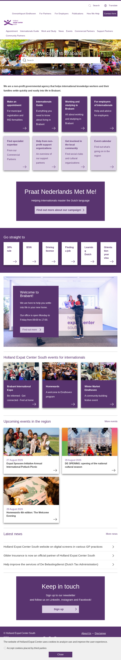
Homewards (52, 386)
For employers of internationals (103, 103)
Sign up (59, 609)
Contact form (110, 13)
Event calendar (102, 141)
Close (60, 654)
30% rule (9, 249)
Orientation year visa (108, 252)
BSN (29, 247)
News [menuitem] (61, 31)
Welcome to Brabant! (60, 53)
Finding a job (69, 249)
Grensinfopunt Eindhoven (24, 13)
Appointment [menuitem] (12, 31)
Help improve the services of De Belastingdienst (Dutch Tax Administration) (51, 564)
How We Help (93, 13)
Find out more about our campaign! (58, 210)
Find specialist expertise (15, 143)
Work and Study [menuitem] (48, 31)
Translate (113, 5)
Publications (77, 13)
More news (111, 534)
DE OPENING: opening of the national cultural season (89, 451)
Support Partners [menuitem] (105, 31)
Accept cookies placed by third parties (26, 648)
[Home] (13, 22)
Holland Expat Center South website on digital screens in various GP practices (53, 546)
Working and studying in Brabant (72, 105)
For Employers (61, 13)
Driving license (50, 249)
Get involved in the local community (73, 144)
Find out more (29, 329)
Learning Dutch (89, 251)
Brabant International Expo (19, 388)
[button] (94, 6)
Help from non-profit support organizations (44, 144)
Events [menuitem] (69, 31)
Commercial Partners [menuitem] (85, 31)
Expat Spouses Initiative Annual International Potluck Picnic (31, 451)
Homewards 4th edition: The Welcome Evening (31, 500)
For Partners (45, 13)
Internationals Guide (43, 103)
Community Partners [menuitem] (15, 35)
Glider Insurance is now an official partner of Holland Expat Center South (49, 555)
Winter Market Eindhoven (92, 388)
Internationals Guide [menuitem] (29, 31)
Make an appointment (14, 103)
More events (111, 421)
